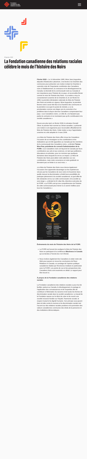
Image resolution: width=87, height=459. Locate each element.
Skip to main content (4, 11)
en (21, 5)
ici (48, 273)
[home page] (12, 6)
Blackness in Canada (74, 251)
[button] (79, 4)
